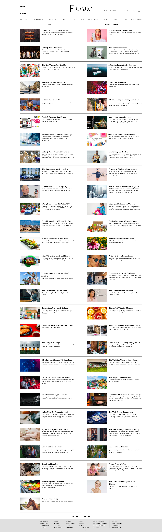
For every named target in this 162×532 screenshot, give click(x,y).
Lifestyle (105, 19)
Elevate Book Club (45, 525)
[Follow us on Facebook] (77, 516)
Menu (22, 7)
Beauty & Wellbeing (37, 19)
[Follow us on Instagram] (73, 516)
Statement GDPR (116, 527)
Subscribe (136, 11)
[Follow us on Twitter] (81, 516)
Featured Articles (136, 19)
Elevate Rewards (109, 11)
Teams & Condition (117, 523)
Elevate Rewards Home (99, 525)
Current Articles (44, 521)
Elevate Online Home (98, 521)
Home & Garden (93, 19)
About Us (124, 11)
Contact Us (57, 521)
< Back (23, 14)
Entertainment (53, 19)
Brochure (56, 523)
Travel (125, 19)
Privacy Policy (115, 525)
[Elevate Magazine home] (81, 8)
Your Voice (23, 19)
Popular (50, 25)
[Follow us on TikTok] (89, 516)
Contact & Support (84, 527)
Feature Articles (44, 523)
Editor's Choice (111, 25)
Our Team (43, 527)
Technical (115, 19)
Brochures (96, 527)
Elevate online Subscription (100, 523)
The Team (114, 521)
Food (82, 19)
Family (64, 19)
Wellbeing (81, 525)
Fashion (73, 19)
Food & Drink (69, 527)
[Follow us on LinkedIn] (85, 516)
